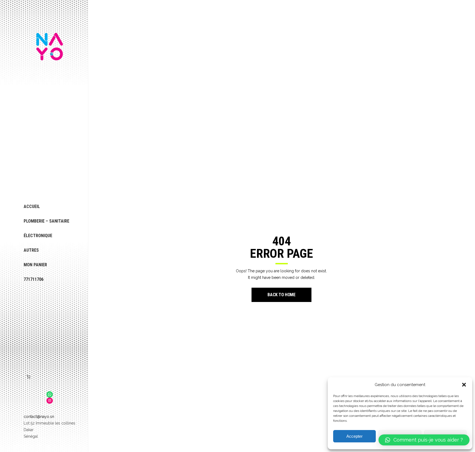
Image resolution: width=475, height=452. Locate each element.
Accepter (354, 436)
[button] (464, 384)
